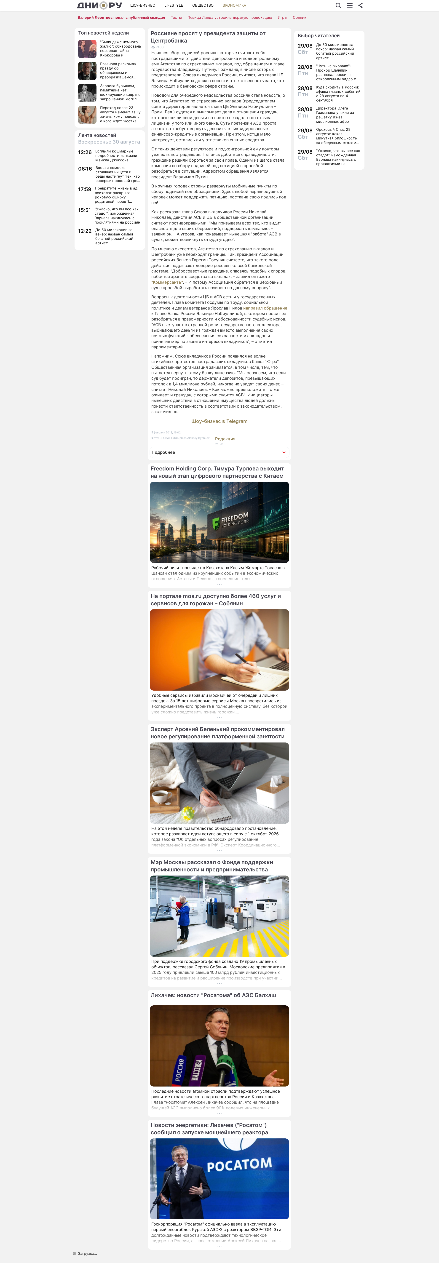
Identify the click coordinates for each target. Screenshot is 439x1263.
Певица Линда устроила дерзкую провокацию (229, 17)
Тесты (176, 17)
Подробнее (163, 452)
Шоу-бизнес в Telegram (219, 421)
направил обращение (265, 308)
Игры (282, 17)
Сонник (299, 17)
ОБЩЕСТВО (203, 5)
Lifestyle (173, 5)
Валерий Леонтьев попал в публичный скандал (121, 17)
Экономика (234, 5)
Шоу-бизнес (142, 5)
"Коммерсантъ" (167, 282)
